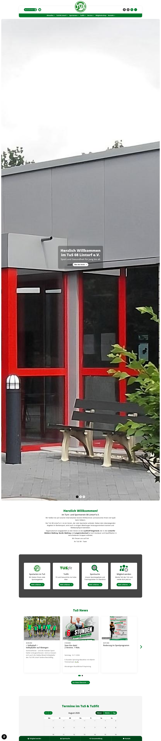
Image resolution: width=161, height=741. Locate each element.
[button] (77, 497)
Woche (107, 713)
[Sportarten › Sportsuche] (95, 568)
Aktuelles (50, 15)
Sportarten (73, 15)
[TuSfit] (66, 568)
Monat (99, 713)
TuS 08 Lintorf (61, 15)
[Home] (80, 7)
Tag (114, 713)
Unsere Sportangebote (80, 251)
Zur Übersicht (79, 264)
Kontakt (111, 15)
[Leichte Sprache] (40, 9)
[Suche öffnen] (131, 9)
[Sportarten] (37, 568)
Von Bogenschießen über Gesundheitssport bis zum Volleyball (80, 257)
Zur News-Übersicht (79, 682)
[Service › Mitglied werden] (124, 568)
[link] (42, 644)
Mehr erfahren (36, 585)
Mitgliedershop (101, 15)
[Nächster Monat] (50, 713)
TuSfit (82, 15)
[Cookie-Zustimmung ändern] (4, 736)
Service (89, 15)
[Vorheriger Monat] (46, 713)
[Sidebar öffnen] (135, 9)
